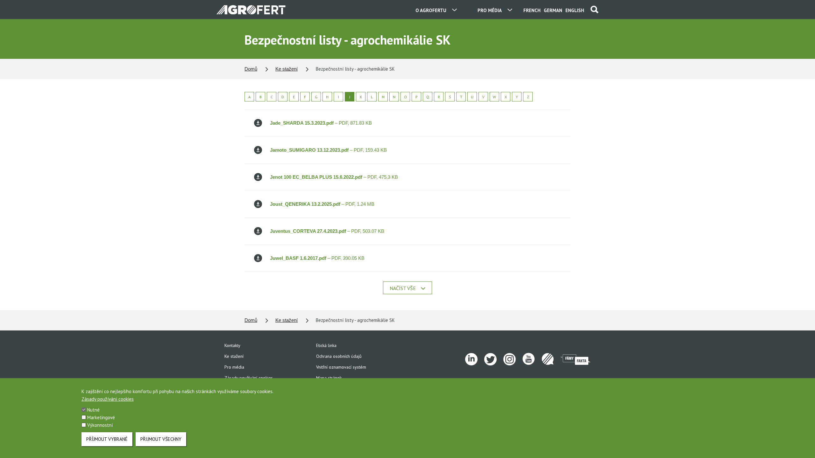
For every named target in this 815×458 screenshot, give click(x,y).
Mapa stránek (329, 378)
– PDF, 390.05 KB (317, 258)
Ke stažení (286, 69)
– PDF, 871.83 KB (321, 123)
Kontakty (232, 345)
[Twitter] (493, 359)
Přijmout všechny (160, 439)
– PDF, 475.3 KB (334, 177)
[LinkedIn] (474, 359)
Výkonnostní (100, 425)
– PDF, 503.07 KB (327, 231)
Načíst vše (403, 288)
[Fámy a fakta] (576, 359)
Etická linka (326, 345)
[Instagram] (512, 359)
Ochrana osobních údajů (339, 356)
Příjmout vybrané (107, 439)
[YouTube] (532, 359)
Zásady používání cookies (248, 378)
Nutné (93, 410)
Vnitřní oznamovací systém (341, 367)
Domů (250, 69)
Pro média (234, 367)
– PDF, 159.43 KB (328, 150)
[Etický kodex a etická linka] (551, 359)
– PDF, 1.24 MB (322, 204)
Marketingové (101, 417)
